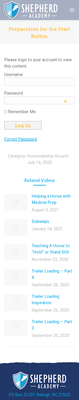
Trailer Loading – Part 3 (52, 325)
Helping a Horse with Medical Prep (51, 199)
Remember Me (21, 111)
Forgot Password (20, 139)
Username (13, 74)
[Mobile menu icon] (72, 10)
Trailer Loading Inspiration (45, 299)
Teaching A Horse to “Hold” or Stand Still (51, 249)
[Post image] (15, 202)
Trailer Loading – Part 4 (52, 274)
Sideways (40, 221)
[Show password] (65, 101)
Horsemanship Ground (47, 156)
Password (13, 93)
